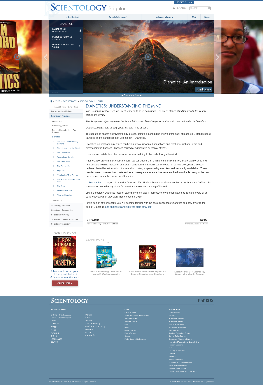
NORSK (88, 318)
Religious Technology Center (179, 333)
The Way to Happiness (177, 351)
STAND (171, 348)
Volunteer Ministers (164, 17)
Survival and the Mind (66, 157)
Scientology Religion (176, 321)
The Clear (61, 186)
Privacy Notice (174, 382)
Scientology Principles (60, 116)
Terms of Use (198, 382)
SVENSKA (88, 321)
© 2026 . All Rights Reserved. (73, 382)
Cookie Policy (186, 382)
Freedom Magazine (176, 345)
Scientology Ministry (60, 215)
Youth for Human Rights (177, 368)
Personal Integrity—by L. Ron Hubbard (64, 131)
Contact (127, 336)
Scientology (57, 200)
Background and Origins (61, 111)
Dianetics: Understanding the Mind (67, 143)
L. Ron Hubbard (72, 17)
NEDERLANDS (56, 339)
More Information (130, 333)
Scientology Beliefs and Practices (136, 315)
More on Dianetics (64, 195)
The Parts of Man (64, 166)
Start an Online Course (177, 336)
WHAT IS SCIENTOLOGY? (66, 101)
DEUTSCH (55, 342)
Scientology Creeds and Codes (64, 219)
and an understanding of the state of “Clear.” (128, 207)
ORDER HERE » (64, 283)
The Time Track (63, 162)
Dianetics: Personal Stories (62, 38)
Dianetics (56, 137)
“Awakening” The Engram (67, 175)
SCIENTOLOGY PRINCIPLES (91, 101)
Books (207, 17)
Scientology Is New (60, 126)
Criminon (172, 354)
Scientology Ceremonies (62, 210)
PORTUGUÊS (90, 335)
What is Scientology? (118, 17)
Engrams (61, 171)
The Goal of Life (63, 153)
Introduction (57, 121)
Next (137, 95)
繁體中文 (54, 336)
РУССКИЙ (55, 333)
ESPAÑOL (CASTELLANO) (95, 327)
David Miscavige (175, 330)
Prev (126, 95)
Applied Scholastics (176, 360)
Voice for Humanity (131, 318)
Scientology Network (176, 318)
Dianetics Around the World (63, 46)
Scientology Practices (60, 206)
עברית (53, 327)
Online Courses (130, 330)
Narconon (172, 356)
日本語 (53, 330)
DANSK (53, 321)
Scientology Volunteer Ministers (180, 339)
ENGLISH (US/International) (61, 315)
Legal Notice (209, 382)
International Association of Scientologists (184, 342)
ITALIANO (88, 332)
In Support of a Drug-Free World (180, 362)
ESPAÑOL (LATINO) (92, 324)
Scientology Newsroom (177, 327)
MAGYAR (88, 315)
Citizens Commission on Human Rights (183, 371)
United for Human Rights (178, 365)
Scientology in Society (60, 224)
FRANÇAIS (55, 324)
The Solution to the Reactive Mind (68, 181)
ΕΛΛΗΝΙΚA (89, 329)
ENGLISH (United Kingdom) (61, 318)
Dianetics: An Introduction (59, 30)
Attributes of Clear (64, 191)
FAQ (194, 17)
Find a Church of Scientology (135, 339)
